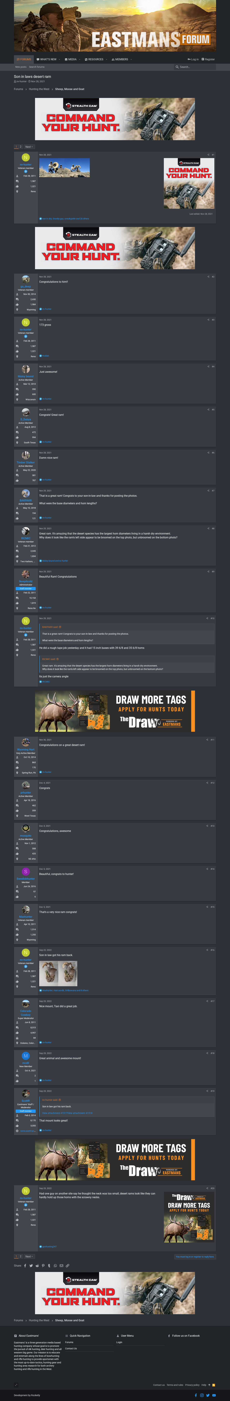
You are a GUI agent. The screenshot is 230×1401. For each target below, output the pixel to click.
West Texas (30, 815)
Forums (69, 1342)
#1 (213, 155)
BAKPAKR (26, 500)
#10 (212, 618)
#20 (212, 1188)
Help (204, 1385)
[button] (59, 59)
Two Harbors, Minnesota (32, 561)
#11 (212, 739)
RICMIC (25, 538)
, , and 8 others (65, 990)
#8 (213, 528)
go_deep (26, 286)
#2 (213, 276)
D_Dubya (26, 419)
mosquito (25, 835)
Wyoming (31, 309)
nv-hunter (22, 81)
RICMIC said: (49, 659)
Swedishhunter (26, 878)
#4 (213, 366)
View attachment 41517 (54, 1113)
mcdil (25, 1063)
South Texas (30, 442)
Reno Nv (32, 608)
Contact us (159, 1385)
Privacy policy (192, 1385)
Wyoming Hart (25, 749)
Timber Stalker (26, 462)
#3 (213, 320)
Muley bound (26, 376)
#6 (213, 452)
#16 (212, 950)
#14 (212, 869)
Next (28, 146)
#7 (213, 490)
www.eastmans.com (30, 1131)
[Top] (209, 1385)
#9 (213, 571)
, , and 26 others (65, 218)
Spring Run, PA (29, 772)
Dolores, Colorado (28, 1043)
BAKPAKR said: (50, 627)
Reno (33, 191)
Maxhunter (25, 916)
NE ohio (32, 859)
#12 (212, 783)
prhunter (26, 792)
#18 (212, 1053)
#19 (212, 1091)
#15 (212, 907)
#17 (212, 1001)
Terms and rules (175, 1385)
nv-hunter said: (50, 1100)
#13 (212, 826)
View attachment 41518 (79, 1113)
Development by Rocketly (27, 1395)
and (55, 560)
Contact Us (71, 1348)
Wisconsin (31, 399)
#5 (213, 409)
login (119, 1342)
